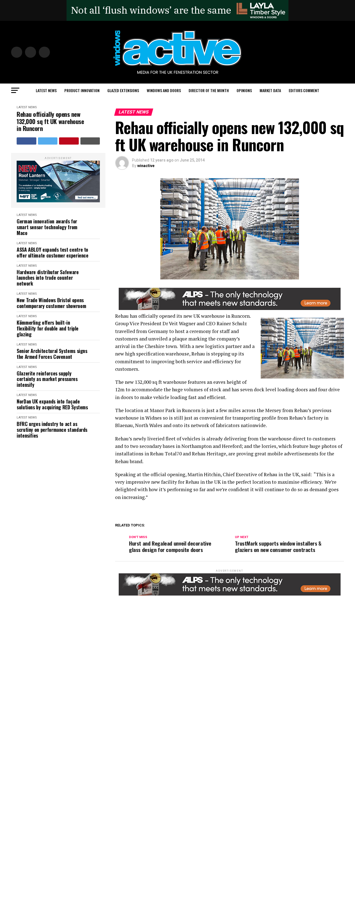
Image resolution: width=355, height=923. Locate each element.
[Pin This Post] (69, 141)
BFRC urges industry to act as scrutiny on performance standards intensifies (52, 429)
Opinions (244, 90)
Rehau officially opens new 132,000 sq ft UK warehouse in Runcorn (50, 121)
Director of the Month (209, 90)
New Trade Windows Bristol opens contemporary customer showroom (51, 303)
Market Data (270, 90)
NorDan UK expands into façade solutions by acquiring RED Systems (52, 404)
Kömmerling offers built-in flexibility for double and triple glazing (47, 328)
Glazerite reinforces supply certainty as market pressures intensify (47, 379)
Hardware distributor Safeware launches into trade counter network (48, 277)
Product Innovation (82, 90)
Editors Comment (304, 90)
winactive (145, 165)
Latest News (46, 90)
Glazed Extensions (123, 90)
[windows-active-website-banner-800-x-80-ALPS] (230, 308)
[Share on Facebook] (26, 141)
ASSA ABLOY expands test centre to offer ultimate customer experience (52, 252)
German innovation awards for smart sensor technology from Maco (47, 227)
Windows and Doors (164, 90)
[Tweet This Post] (48, 141)
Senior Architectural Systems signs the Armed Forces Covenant (52, 353)
